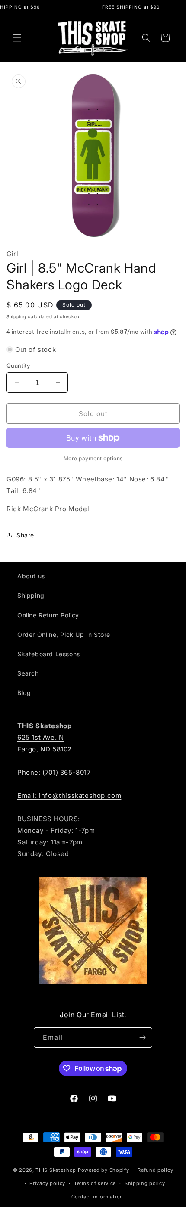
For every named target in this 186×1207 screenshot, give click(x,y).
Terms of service (95, 1183)
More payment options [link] (93, 458)
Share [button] (25, 535)
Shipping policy (145, 1183)
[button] (17, 37)
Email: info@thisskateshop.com (69, 795)
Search (28, 673)
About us (31, 576)
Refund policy (155, 1170)
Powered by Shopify (103, 1170)
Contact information (97, 1197)
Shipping (16, 316)
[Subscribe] (142, 1037)
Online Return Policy (48, 615)
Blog (24, 692)
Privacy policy (47, 1183)
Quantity (18, 365)
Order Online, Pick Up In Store (63, 634)
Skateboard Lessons (48, 654)
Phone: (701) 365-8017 (54, 772)
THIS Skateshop (55, 1170)
